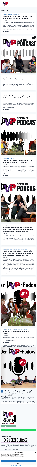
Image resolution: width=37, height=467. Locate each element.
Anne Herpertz (9, 14)
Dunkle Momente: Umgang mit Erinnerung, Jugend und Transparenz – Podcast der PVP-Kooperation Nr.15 (18, 393)
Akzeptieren (18, 460)
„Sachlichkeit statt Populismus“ (13, 79)
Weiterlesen (6, 31)
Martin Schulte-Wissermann (12, 77)
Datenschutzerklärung (19, 465)
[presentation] (18, 54)
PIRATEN (14, 14)
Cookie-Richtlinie (13, 465)
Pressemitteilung (24, 77)
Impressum (24, 465)
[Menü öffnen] (35, 3)
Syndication (12, 158)
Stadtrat (17, 14)
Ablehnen (18, 463)
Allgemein (4, 14)
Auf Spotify (18, 430)
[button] (35, 452)
